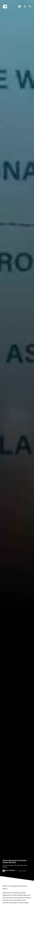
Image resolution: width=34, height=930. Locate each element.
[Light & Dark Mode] (19, 6)
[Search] (25, 6)
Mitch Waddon (10, 870)
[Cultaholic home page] (10, 6)
